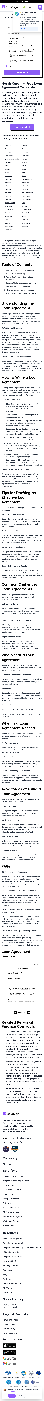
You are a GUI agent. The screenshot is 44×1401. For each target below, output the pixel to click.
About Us (7, 1164)
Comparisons (8, 1270)
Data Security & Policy (13, 1333)
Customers (7, 1279)
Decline (21, 1396)
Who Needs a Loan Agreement (18, 286)
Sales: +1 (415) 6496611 (22, 1)
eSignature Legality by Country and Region (22, 1247)
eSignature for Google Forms (16, 1181)
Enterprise (7, 1203)
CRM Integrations (11, 1212)
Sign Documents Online (13, 1176)
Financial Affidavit (14, 1088)
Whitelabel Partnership (13, 1221)
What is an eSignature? (13, 1238)
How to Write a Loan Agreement (19, 274)
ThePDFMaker (9, 1185)
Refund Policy (9, 1329)
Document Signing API (13, 1190)
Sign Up (32, 7)
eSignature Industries (12, 1256)
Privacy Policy (9, 1324)
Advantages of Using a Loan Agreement (22, 293)
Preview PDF (22, 72)
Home (4, 14)
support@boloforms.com (19, 1138)
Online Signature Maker (13, 1283)
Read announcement (28, 29)
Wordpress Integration (13, 1216)
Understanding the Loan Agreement (20, 270)
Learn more (12, 1392)
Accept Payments (11, 1198)
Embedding (8, 1194)
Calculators (8, 1292)
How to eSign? (9, 1261)
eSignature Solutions (12, 1252)
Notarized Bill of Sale (16, 1032)
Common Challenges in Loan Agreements (22, 283)
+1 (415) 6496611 (9, 1305)
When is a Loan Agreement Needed (20, 290)
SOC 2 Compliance (11, 1207)
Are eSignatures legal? (13, 1243)
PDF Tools (7, 1288)
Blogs (5, 1274)
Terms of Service (10, 1320)
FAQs (8, 297)
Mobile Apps (8, 1225)
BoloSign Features (11, 1265)
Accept (11, 1396)
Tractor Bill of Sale (14, 1061)
